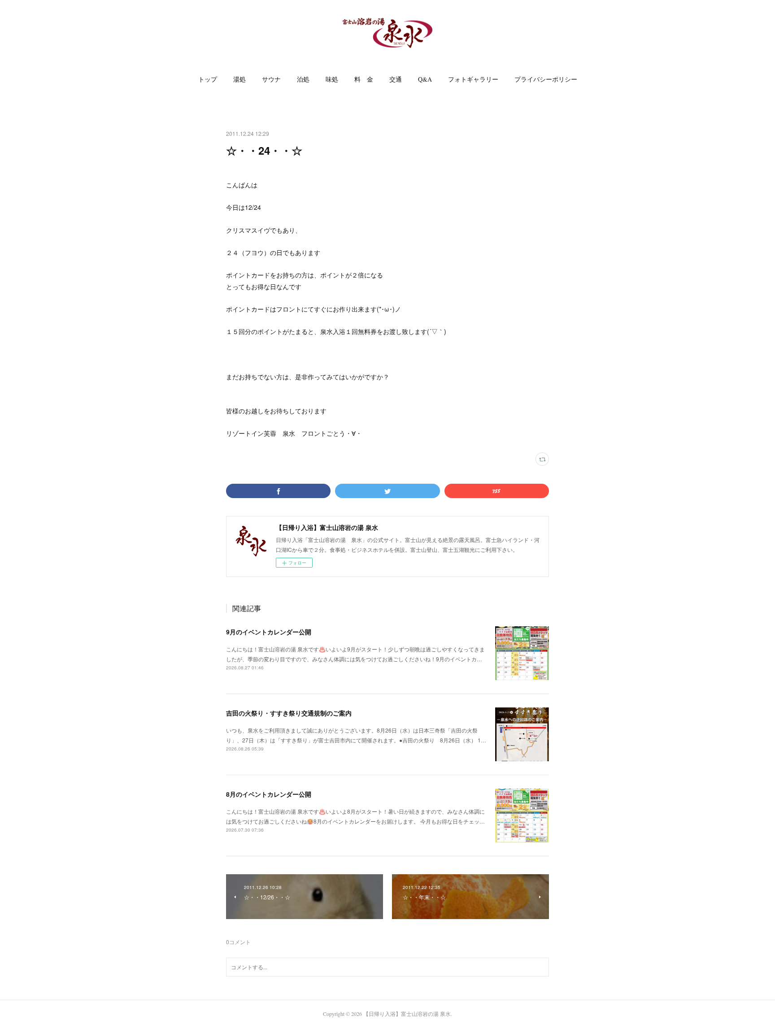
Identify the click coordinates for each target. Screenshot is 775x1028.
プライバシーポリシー (545, 79)
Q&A (425, 79)
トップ (207, 79)
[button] (207, 79)
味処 (332, 79)
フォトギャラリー (473, 79)
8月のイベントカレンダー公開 (268, 793)
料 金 (363, 79)
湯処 (239, 79)
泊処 (303, 79)
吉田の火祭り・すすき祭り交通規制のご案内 (289, 712)
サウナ (271, 79)
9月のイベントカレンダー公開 (268, 631)
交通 (395, 79)
